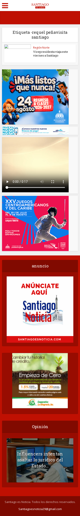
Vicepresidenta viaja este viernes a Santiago (50, 53)
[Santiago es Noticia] (40, 5)
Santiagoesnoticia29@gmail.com (40, 509)
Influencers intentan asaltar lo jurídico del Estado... (40, 460)
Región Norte (41, 47)
